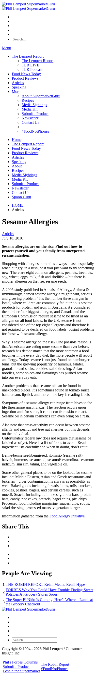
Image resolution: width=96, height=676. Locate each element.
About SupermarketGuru (41, 96)
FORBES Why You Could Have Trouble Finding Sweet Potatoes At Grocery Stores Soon (49, 592)
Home (16, 140)
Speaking (19, 87)
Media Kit (29, 109)
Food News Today (26, 74)
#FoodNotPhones (35, 131)
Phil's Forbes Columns (20, 662)
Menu (6, 48)
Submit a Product (35, 114)
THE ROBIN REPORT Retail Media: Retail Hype (45, 584)
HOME (18, 205)
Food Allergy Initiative (67, 516)
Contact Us (30, 122)
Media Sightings (34, 105)
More (16, 91)
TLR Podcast (32, 69)
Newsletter (30, 118)
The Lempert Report (28, 56)
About (17, 166)
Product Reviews (25, 78)
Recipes (28, 100)
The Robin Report (55, 664)
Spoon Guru (21, 197)
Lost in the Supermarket (21, 671)
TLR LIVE (30, 65)
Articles (18, 83)
